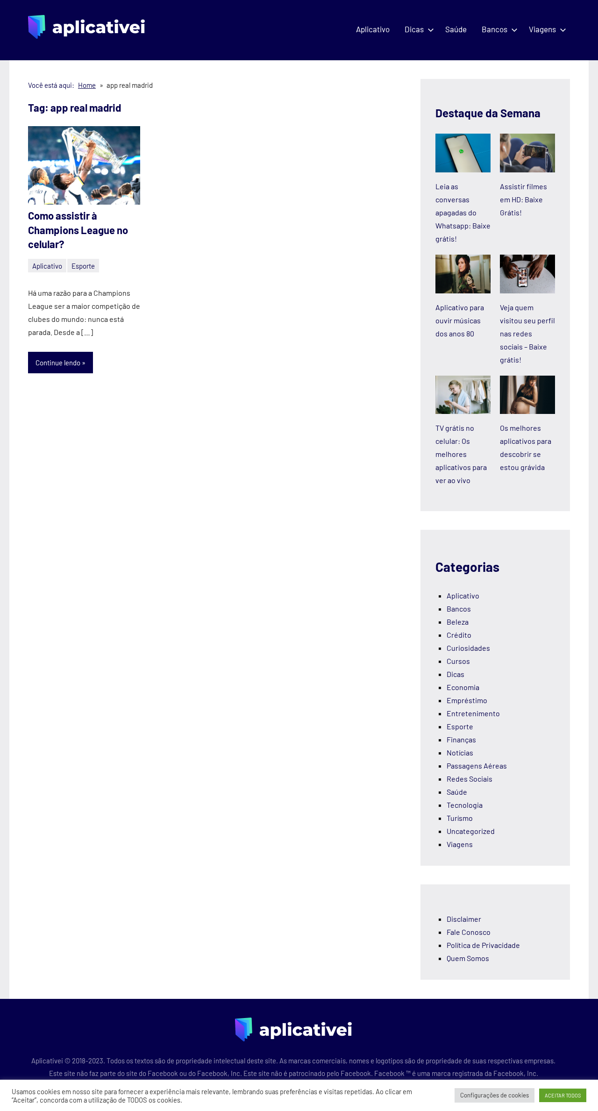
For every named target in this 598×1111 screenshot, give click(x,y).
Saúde (456, 29)
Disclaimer (464, 918)
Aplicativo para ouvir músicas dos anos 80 (459, 320)
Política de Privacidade (483, 944)
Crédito (459, 634)
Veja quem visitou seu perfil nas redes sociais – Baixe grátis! (527, 333)
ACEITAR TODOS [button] (563, 1095)
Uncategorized (471, 830)
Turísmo (460, 817)
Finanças (461, 739)
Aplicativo (373, 29)
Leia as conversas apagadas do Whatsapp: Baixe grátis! (463, 212)
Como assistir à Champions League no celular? (78, 229)
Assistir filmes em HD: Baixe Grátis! (523, 199)
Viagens (542, 29)
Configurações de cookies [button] (494, 1095)
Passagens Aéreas (477, 765)
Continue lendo (58, 362)
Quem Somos (468, 958)
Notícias (460, 752)
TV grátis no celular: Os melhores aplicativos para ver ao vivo (461, 453)
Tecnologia (465, 804)
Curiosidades (468, 647)
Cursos (458, 660)
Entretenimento (473, 713)
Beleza (458, 621)
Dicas (414, 29)
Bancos (494, 29)
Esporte (83, 266)
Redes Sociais (469, 778)
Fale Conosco (469, 931)
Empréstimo (467, 700)
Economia (463, 687)
